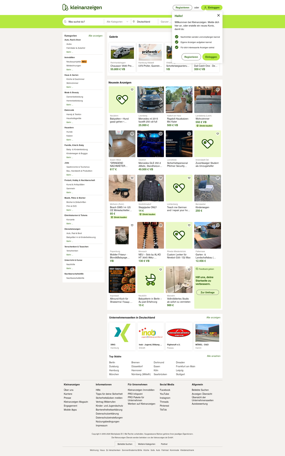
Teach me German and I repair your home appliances (179, 210)
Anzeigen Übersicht (202, 393)
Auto (158, 450)
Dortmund (159, 362)
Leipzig (179, 370)
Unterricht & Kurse (73, 260)
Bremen (135, 362)
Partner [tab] (164, 443)
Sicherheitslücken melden (109, 397)
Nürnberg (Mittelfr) (141, 374)
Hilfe (98, 389)
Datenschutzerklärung (107, 413)
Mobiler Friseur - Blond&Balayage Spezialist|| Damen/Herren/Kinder (121, 259)
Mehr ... (69, 51)
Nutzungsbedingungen (107, 421)
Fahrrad (165, 450)
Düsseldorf (137, 366)
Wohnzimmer (72, 83)
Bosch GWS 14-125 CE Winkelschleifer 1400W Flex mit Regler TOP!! (122, 212)
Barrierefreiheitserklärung (109, 409)
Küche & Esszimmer (75, 79)
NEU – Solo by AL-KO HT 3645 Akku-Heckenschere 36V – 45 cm (150, 259)
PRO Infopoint (135, 393)
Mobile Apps (70, 409)
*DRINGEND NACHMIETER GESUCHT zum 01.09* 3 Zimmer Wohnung (122, 167)
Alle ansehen (214, 356)
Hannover (136, 370)
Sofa (153, 450)
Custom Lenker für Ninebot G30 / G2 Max (178, 256)
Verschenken (72, 250)
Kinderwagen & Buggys (77, 153)
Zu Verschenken (113, 450)
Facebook (165, 389)
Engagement (70, 405)
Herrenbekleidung (74, 100)
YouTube (164, 393)
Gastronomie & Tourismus (78, 166)
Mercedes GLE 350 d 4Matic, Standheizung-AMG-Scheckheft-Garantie (150, 167)
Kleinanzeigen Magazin (76, 401)
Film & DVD (71, 206)
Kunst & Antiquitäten (75, 184)
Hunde (69, 131)
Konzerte (70, 219)
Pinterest (164, 405)
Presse (67, 397)
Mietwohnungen (73, 65)
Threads (164, 401)
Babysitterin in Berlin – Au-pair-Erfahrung (150, 300)
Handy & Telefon (73, 114)
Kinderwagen (202, 207)
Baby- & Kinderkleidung (77, 149)
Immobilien (69, 57)
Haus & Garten (71, 74)
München (114, 374)
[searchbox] (86, 22)
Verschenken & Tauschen (76, 246)
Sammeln (70, 188)
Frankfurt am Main (185, 366)
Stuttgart (180, 374)
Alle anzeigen (96, 35)
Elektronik (69, 110)
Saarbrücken (160, 374)
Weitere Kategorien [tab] (146, 443)
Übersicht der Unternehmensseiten (203, 399)
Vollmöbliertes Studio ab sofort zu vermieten (178, 300)
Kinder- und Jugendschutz (109, 405)
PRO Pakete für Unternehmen (136, 399)
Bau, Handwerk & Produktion (79, 170)
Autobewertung (200, 403)
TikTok (163, 409)
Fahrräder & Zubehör (75, 47)
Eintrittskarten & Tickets (75, 215)
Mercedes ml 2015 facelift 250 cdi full (148, 120)
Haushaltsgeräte (73, 118)
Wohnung (94, 450)
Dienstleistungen (72, 228)
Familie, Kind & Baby (74, 145)
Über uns (68, 389)
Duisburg (114, 366)
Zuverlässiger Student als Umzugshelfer (207, 164)
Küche (146, 450)
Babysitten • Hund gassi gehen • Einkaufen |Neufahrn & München (122, 123)
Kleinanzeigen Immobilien (141, 389)
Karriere (68, 393)
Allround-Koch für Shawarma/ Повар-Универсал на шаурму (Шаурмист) (122, 303)
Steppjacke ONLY (148, 207)
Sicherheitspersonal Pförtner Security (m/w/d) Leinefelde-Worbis (177, 167)
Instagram (165, 397)
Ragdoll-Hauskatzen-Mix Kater (178, 120)
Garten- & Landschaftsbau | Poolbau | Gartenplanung (205, 259)
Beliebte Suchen (200, 389)
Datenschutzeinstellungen (109, 417)
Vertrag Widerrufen (106, 401)
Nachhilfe (70, 264)
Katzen (69, 135)
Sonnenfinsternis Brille (132, 450)
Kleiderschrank (187, 450)
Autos (69, 43)
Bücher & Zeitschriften (76, 202)
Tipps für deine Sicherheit (109, 393)
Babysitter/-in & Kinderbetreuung (81, 237)
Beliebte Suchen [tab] (125, 443)
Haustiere (69, 127)
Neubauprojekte (73, 61)
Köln (156, 370)
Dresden (180, 362)
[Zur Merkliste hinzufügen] (132, 90)
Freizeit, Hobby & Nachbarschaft (79, 180)
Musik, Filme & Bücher (75, 197)
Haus (102, 450)
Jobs (66, 162)
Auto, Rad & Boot (72, 39)
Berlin (112, 362)
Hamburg (114, 370)
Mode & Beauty (71, 92)
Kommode (174, 450)
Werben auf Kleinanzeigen (141, 403)
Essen (157, 366)
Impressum (102, 425)
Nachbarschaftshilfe (74, 273)
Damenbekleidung (74, 96)
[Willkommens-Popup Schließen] (218, 15)
